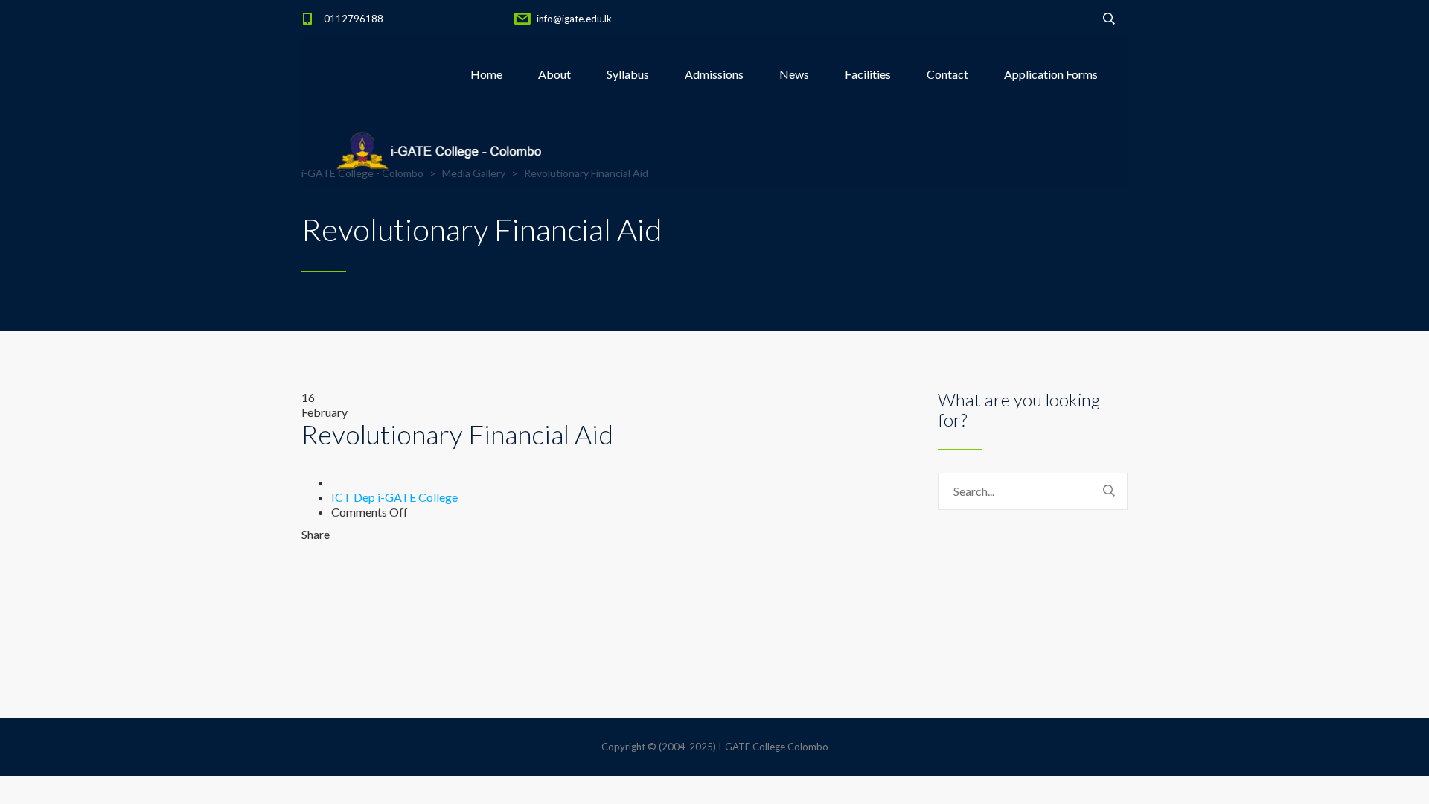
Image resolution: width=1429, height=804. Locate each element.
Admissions (714, 74)
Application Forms (1051, 74)
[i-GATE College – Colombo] (442, 149)
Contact (947, 74)
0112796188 (353, 19)
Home (486, 74)
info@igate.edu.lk (574, 19)
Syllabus (628, 74)
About (554, 74)
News (794, 74)
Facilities (868, 74)
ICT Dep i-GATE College (394, 497)
